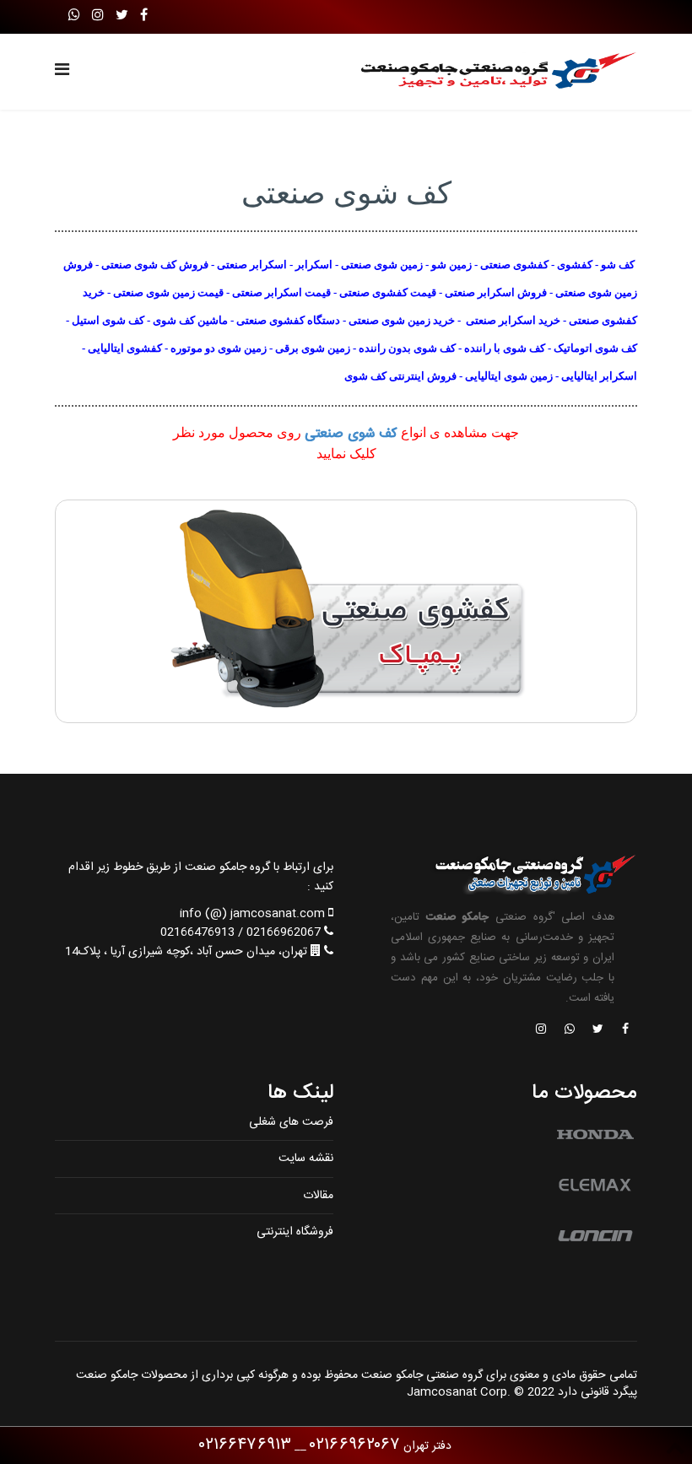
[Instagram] (98, 16)
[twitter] (122, 16)
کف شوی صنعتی (351, 434)
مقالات (318, 1195)
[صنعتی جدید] (346, 611)
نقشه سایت (305, 1158)
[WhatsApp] (74, 16)
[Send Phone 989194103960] (570, 1030)
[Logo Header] (491, 72)
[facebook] (144, 16)
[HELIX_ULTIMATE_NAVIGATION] (62, 72)
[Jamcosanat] (624, 1030)
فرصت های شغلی (291, 1122)
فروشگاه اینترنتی (295, 1232)
